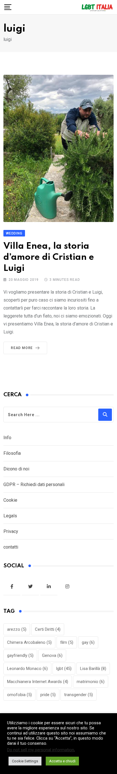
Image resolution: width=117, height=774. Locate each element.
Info (7, 437)
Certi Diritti (47, 629)
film (66, 642)
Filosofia (12, 453)
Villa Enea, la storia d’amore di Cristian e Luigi (48, 257)
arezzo (16, 629)
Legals (10, 515)
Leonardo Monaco (27, 668)
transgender (78, 694)
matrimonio (91, 681)
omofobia (19, 694)
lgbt (64, 668)
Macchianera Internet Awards (37, 681)
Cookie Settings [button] (25, 761)
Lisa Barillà (93, 668)
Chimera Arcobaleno (29, 642)
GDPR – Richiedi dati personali (33, 484)
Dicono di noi (16, 469)
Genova (52, 655)
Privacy (10, 531)
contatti (10, 547)
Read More (22, 348)
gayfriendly (20, 655)
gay (88, 642)
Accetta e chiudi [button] (62, 761)
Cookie (10, 500)
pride (48, 694)
